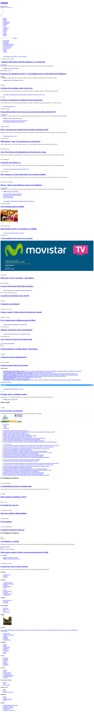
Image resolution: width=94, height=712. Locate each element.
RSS (4, 610)
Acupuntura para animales (10, 304)
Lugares (5, 661)
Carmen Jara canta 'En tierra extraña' (14, 566)
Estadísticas (5, 637)
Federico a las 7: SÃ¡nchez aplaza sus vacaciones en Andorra (16, 434)
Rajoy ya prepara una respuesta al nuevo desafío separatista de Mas (24, 129)
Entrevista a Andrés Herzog (11, 191)
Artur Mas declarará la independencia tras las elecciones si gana (23, 152)
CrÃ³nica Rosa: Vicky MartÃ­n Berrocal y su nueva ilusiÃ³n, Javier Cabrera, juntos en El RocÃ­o (24, 438)
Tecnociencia (6, 28)
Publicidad (5, 638)
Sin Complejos (6, 48)
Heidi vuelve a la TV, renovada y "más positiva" (17, 278)
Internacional (6, 23)
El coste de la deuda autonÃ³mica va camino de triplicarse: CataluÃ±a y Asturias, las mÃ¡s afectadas (25, 451)
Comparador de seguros (8, 675)
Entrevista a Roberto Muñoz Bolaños (14, 513)
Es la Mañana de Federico (9, 44)
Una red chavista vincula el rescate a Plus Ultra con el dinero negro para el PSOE (21, 460)
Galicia (4, 49)
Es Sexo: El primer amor (10, 399)
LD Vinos (5, 577)
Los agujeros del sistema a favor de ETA (15, 296)
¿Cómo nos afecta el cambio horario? (14, 357)
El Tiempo (5, 592)
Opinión (5, 19)
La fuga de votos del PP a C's (11, 162)
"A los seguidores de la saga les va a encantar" (17, 238)
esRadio (4, 2)
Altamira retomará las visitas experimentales (16, 330)
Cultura (5, 27)
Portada (5, 18)
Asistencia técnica (7, 639)
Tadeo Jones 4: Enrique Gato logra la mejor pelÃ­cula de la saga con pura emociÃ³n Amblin (23, 456)
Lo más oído (6, 424)
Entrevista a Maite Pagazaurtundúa (12, 118)
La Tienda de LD (7, 674)
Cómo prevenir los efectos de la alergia (14, 365)
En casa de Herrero (7, 46)
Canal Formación (7, 672)
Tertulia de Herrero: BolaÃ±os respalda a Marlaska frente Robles (17, 436)
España (4, 20)
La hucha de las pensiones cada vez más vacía (17, 88)
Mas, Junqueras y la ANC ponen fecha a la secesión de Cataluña (23, 174)
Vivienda (5, 576)
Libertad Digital (4, 6)
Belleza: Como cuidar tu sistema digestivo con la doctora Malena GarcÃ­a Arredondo (21, 439)
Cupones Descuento (7, 582)
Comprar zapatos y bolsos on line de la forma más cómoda (21, 312)
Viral (4, 700)
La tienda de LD (6, 574)
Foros (4, 690)
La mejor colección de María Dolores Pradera (17, 286)
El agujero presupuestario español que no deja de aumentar (22, 100)
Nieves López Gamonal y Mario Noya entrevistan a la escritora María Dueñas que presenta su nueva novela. (42, 379)
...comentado (6, 428)
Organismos (6, 664)
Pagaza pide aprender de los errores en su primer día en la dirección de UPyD (28, 112)
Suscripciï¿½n (6, 609)
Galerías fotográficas (7, 699)
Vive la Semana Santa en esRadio (12, 206)
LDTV (4, 31)
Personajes (5, 660)
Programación (6, 40)
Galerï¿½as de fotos (7, 600)
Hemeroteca (6, 601)
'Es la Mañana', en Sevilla (10, 541)
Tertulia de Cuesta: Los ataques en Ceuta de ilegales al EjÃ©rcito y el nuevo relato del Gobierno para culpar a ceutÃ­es (29, 431)
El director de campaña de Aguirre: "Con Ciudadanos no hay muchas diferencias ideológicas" (34, 74)
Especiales (5, 602)
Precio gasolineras (7, 586)
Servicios (5, 30)
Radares (5, 587)
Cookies (5, 636)
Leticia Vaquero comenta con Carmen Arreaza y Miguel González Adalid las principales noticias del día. (40, 373)
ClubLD (5, 34)
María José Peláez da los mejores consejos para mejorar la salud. (22, 377)
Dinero (4, 590)
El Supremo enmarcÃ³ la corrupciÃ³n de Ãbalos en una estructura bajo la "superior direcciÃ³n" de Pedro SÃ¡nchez (28, 446)
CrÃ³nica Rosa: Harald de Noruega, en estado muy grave (15, 430)
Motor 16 (5, 29)
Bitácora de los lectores (8, 692)
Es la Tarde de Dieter (7, 45)
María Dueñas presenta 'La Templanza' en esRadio (19, 229)
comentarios (4, 64)
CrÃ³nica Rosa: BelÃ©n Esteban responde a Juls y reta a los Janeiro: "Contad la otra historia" (23, 440)
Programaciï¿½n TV (7, 593)
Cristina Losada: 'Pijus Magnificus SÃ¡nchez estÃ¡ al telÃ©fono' (17, 449)
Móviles (5, 682)
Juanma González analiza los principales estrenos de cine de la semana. (28, 372)
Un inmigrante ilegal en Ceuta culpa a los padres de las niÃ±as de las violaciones (20, 453)
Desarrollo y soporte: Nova (9, 710)
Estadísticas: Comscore (8, 707)
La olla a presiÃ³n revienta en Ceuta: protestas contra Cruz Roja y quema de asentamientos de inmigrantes (26, 457)
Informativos (6, 43)
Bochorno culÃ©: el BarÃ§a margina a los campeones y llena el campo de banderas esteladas (23, 454)
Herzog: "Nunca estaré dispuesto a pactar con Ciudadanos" (22, 185)
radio (4, 33)
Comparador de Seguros (8, 583)
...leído (4, 425)
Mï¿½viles (5, 608)
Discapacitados (6, 611)
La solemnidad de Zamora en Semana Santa (16, 486)
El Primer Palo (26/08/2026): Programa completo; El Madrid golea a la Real (19, 435)
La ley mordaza (6, 521)
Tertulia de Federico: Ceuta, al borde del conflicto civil (15, 433)
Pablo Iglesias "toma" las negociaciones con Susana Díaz (20, 141)
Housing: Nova (6, 709)
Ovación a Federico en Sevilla (11, 558)
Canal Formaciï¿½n (7, 591)
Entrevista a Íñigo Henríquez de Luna (13, 80)
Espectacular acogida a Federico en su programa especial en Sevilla (24, 552)
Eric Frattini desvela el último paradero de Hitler (18, 320)
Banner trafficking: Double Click (10, 705)
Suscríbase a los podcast (6, 382)
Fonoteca (5, 51)
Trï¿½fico (5, 585)
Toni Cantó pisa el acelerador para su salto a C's (13, 121)
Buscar (4, 35)
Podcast (5, 50)
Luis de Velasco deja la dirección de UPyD (12, 193)
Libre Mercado (6, 22)
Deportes (5, 24)
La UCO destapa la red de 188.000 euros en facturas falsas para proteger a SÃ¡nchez (21, 459)
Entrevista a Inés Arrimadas (11, 68)
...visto (4, 427)
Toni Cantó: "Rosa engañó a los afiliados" (12, 195)
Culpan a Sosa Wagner (8, 197)
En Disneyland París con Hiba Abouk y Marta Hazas (19, 349)
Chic (4, 25)
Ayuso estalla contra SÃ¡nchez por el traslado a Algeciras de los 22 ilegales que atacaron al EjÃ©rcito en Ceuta (27, 452)
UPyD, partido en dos (8, 196)
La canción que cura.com (9, 505)
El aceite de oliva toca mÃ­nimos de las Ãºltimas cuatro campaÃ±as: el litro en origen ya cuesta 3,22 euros (26, 448)
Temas (4, 665)
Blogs (4, 689)
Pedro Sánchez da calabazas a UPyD (13, 497)
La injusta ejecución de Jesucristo (12, 530)
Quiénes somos (6, 633)
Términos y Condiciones (8, 634)
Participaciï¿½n (6, 595)
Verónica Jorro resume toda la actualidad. (16, 378)
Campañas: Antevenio (8, 706)
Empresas (5, 663)
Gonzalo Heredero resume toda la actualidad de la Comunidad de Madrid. (34, 376)
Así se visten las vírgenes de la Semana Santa (16, 339)
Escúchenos (5, 41)
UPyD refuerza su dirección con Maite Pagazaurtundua (15, 120)
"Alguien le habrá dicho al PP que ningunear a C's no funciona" (23, 62)
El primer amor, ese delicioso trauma (14, 394)
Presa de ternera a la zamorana (12, 411)
